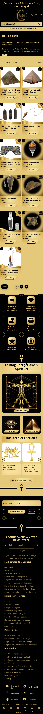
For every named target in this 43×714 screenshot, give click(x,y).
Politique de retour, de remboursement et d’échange (20, 661)
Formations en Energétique (15, 576)
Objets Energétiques (32, 431)
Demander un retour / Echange (17, 638)
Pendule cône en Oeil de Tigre (9, 199)
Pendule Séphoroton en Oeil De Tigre (31, 163)
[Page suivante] (26, 287)
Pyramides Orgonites (13, 610)
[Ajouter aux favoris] (1, 68)
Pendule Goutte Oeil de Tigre (31, 127)
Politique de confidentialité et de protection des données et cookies (18, 667)
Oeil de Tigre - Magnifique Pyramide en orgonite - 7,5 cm (10, 91)
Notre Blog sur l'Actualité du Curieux (19, 589)
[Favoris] (36, 15)
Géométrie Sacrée (21, 410)
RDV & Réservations (12, 573)
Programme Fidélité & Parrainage (18, 580)
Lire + (4, 54)
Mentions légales (11, 675)
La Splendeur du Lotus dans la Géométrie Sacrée (10, 467)
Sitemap (7, 678)
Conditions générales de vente (17, 654)
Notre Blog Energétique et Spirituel (19, 586)
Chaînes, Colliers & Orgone (15, 613)
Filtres (5, 287)
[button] (3, 15)
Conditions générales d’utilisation (18, 657)
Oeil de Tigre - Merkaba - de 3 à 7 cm (31, 235)
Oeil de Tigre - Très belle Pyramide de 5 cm (31, 91)
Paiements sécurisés (12, 672)
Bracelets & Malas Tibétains (15, 617)
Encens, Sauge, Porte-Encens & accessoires (17, 624)
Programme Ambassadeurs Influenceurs (20, 592)
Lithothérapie (11, 431)
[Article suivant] (40, 459)
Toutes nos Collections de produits (18, 583)
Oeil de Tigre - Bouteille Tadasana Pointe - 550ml (9, 272)
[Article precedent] (3, 459)
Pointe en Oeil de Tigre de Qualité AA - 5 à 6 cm (10, 127)
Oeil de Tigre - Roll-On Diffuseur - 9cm (10, 235)
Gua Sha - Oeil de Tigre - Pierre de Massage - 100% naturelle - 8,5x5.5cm (31, 199)
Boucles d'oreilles (11, 604)
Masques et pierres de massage (17, 620)
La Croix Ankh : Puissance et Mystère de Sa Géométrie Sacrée (31, 468)
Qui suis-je (8, 567)
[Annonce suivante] (39, 4)
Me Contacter (10, 570)
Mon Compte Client (12, 635)
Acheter (9, 97)
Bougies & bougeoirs (12, 607)
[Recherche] (39, 24)
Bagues (7, 601)
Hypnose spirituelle (16, 511)
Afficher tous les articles (21, 480)
